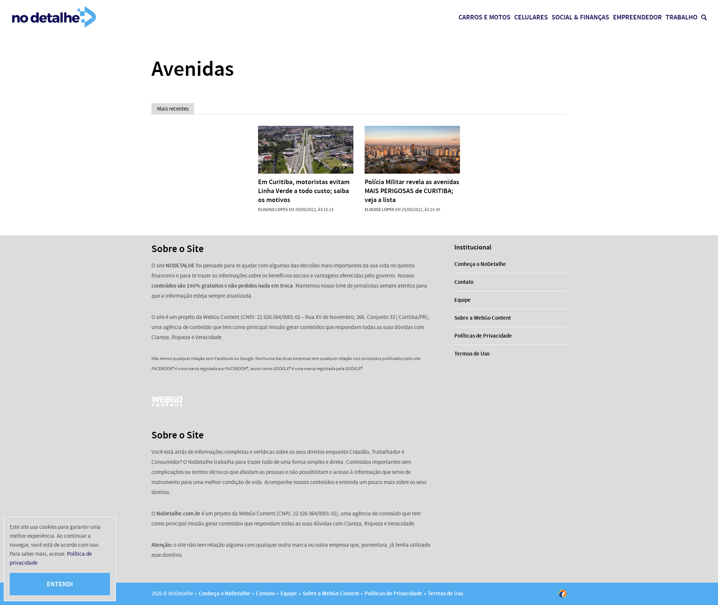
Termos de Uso (472, 353)
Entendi (60, 584)
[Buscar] (704, 17)
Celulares (531, 17)
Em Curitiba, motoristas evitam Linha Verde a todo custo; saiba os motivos (304, 190)
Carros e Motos (484, 17)
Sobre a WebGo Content (482, 318)
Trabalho (681, 17)
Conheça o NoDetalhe (480, 264)
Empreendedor (637, 17)
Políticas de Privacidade (483, 335)
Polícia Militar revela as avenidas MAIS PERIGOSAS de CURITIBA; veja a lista (412, 190)
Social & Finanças (580, 17)
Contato (463, 282)
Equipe (462, 300)
